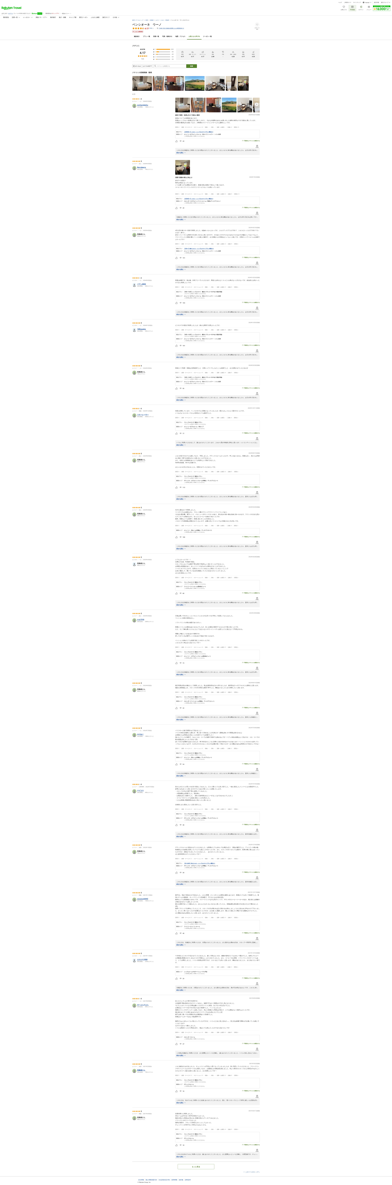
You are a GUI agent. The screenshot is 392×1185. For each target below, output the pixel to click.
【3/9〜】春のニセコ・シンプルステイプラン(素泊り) (199, 248)
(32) (167, 36)
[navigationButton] (256, 104)
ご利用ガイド (347, 2)
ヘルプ (340, 2)
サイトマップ (357, 2)
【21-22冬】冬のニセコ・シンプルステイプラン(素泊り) (199, 863)
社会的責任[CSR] (164, 1180)
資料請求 (188, 1180)
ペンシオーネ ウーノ (147, 24)
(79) (194, 36)
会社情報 (141, 1180)
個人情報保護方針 (151, 1180)
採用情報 (174, 1180)
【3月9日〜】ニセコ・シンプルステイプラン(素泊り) (198, 132)
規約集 (181, 1180)
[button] (142, 83)
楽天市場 (376, 2)
